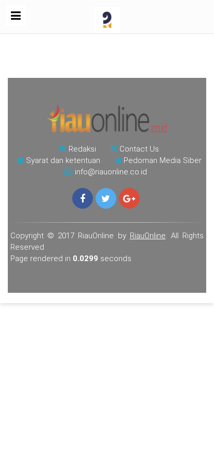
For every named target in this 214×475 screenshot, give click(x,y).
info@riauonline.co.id (111, 172)
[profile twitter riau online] (106, 198)
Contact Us (139, 149)
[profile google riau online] (129, 198)
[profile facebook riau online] (82, 198)
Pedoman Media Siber (163, 160)
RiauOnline (148, 235)
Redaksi (82, 149)
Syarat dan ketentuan (63, 160)
